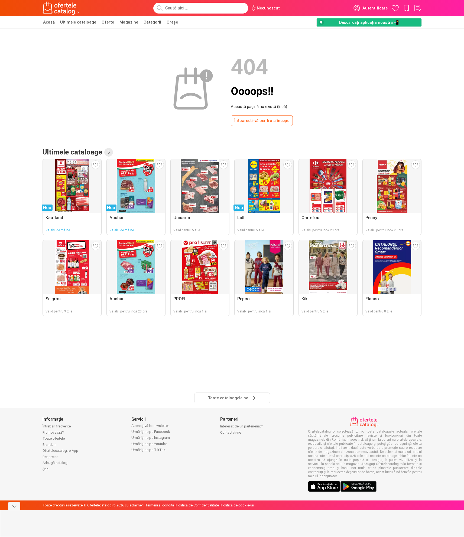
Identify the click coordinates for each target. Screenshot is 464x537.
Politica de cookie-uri (237, 505)
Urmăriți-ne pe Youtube (149, 444)
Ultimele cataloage (78, 22)
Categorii (152, 22)
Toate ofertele (54, 438)
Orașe (172, 22)
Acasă (49, 22)
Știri (45, 469)
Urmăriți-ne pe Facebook (150, 432)
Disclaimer (134, 505)
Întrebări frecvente (57, 426)
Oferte (108, 22)
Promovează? (53, 432)
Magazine (128, 22)
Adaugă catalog (55, 463)
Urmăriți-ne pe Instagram (150, 438)
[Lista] (417, 8)
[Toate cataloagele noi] (108, 152)
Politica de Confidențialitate (197, 505)
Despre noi (51, 457)
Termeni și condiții (159, 505)
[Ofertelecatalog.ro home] (61, 8)
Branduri (49, 445)
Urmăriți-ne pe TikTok (148, 450)
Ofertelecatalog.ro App (60, 451)
